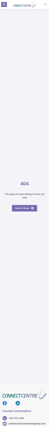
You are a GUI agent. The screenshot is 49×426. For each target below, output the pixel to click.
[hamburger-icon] (4, 4)
